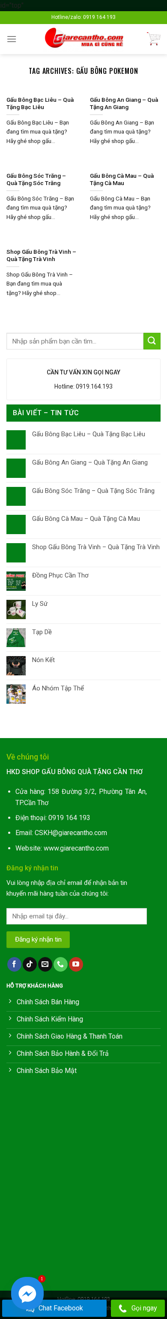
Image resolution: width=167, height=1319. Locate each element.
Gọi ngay (144, 1308)
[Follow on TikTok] (30, 964)
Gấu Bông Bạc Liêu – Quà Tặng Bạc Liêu (88, 434)
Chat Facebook (61, 1308)
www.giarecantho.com (76, 848)
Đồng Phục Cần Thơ (60, 575)
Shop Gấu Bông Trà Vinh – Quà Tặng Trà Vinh (96, 547)
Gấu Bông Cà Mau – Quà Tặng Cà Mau (86, 519)
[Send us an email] (45, 964)
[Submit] (152, 341)
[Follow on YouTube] (76, 964)
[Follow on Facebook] (14, 964)
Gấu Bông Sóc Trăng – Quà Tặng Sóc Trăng (93, 491)
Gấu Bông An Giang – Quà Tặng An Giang (90, 462)
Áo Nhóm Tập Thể (58, 688)
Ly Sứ (40, 604)
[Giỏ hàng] (154, 39)
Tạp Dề (42, 632)
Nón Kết (43, 660)
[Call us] (61, 964)
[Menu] (11, 38)
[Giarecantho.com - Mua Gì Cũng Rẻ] (83, 39)
